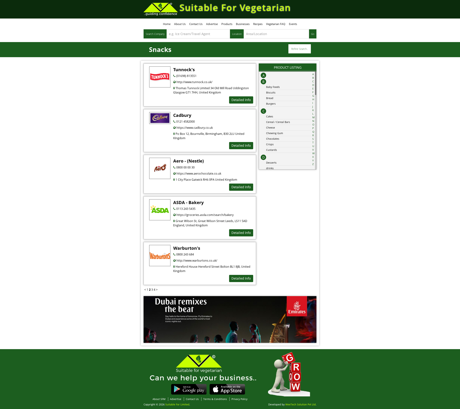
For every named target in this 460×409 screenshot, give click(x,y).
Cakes (269, 116)
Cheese (270, 127)
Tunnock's (184, 69)
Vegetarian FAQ (275, 24)
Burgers (271, 103)
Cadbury (182, 115)
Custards (271, 150)
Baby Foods (273, 87)
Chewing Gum (274, 133)
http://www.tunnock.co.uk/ (194, 82)
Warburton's (186, 248)
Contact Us (196, 24)
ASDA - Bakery (188, 202)
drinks (270, 168)
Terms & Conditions (215, 399)
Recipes (258, 24)
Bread (269, 98)
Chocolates (272, 138)
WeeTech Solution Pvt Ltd (300, 404)
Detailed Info (241, 100)
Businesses (243, 24)
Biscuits (270, 92)
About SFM (159, 399)
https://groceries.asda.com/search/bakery (205, 215)
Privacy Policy (239, 399)
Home (167, 24)
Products (226, 24)
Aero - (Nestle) (188, 161)
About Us (180, 24)
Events (293, 24)
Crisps (270, 144)
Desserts (271, 162)
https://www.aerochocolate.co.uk (198, 173)
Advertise (212, 24)
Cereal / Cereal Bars (278, 122)
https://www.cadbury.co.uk (194, 128)
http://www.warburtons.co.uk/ (196, 260)
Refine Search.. (299, 49)
